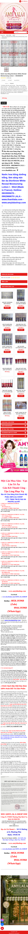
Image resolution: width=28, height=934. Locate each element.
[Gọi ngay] (2, 928)
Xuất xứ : (7, 83)
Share (3, 80)
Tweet (10, 80)
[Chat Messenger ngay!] (2, 920)
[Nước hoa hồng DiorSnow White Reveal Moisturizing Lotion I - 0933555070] (14, 53)
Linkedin (17, 80)
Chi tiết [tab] (4, 103)
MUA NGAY (7, 307)
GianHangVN (16, 933)
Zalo (2, 924)
